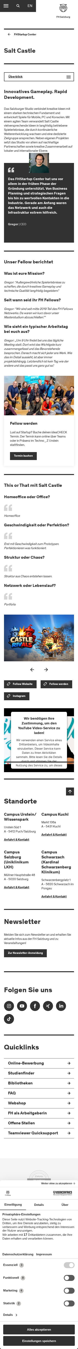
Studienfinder (21, 1073)
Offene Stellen (21, 1123)
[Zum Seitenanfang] (70, 792)
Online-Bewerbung (26, 1063)
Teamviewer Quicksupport (33, 1133)
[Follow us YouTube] (22, 1007)
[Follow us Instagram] (9, 1007)
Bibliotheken (20, 1083)
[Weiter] (46, 670)
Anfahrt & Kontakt (16, 839)
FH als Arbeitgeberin (27, 1113)
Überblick (15, 76)
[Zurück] (32, 670)
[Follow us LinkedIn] (61, 1007)
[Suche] (18, 6)
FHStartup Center (25, 34)
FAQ (12, 1093)
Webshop (17, 1103)
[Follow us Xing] (48, 1007)
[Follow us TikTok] (9, 1020)
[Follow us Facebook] (35, 1007)
